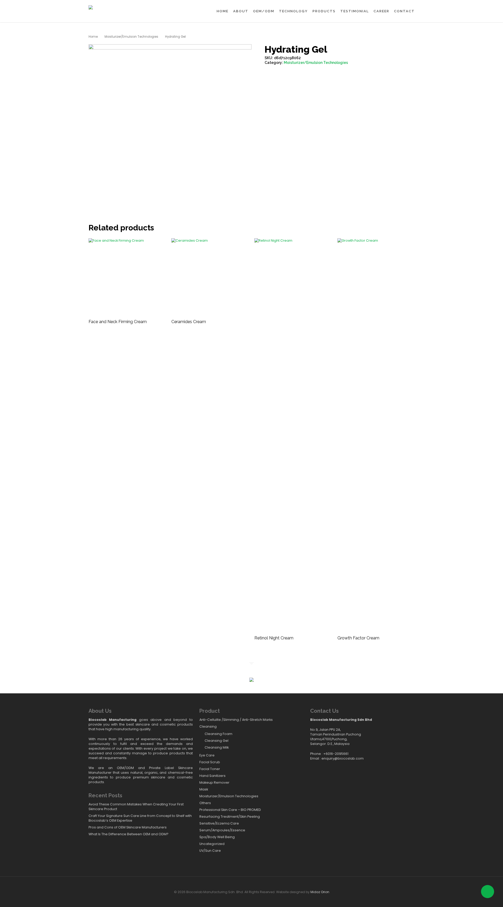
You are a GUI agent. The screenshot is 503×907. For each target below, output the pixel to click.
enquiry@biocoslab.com (342, 758)
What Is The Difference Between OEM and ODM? (128, 834)
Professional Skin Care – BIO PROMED (230, 810)
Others (205, 803)
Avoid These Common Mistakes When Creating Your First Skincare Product (136, 806)
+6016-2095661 (335, 753)
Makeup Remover (214, 782)
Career (381, 11)
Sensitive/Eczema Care (219, 823)
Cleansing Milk (217, 747)
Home (222, 11)
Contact (404, 11)
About (240, 11)
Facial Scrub (209, 762)
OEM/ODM (263, 11)
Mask (203, 789)
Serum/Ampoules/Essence (222, 830)
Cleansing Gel (216, 740)
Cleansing (208, 726)
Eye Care (207, 755)
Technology (293, 11)
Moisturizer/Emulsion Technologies (131, 37)
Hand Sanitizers (212, 775)
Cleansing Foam (218, 734)
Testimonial (354, 11)
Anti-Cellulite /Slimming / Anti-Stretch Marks (236, 719)
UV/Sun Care (210, 850)
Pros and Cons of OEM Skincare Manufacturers (128, 827)
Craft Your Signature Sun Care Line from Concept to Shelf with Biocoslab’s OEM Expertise (140, 818)
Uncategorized (212, 844)
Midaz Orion (319, 892)
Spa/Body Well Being (217, 837)
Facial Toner (209, 769)
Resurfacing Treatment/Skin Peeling (229, 816)
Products (324, 11)
